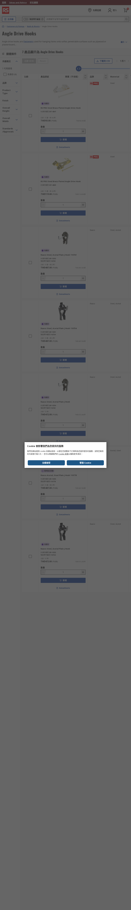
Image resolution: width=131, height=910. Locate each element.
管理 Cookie (85, 462)
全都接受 (46, 462)
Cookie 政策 (63, 454)
